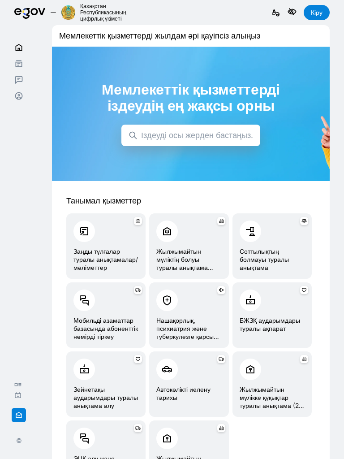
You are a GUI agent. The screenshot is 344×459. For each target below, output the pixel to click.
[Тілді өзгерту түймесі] (275, 13)
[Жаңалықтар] (20, 384)
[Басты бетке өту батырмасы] (29, 12)
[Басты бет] (18, 47)
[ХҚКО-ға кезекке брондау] (20, 395)
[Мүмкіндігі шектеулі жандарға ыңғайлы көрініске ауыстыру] (292, 12)
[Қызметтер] (18, 64)
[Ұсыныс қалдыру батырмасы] (19, 415)
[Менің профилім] (18, 96)
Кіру (316, 12)
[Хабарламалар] (18, 80)
